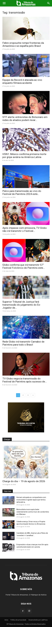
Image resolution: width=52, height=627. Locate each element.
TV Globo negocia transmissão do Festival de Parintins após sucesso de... (24, 380)
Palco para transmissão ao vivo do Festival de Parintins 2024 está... (21, 192)
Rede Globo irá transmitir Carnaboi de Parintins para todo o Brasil (23, 343)
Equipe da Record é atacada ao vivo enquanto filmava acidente (22, 81)
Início (6, 620)
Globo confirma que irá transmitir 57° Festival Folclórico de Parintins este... (23, 266)
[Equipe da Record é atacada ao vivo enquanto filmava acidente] (26, 65)
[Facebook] (22, 611)
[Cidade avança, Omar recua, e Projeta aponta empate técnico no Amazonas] (8, 524)
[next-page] (33, 395)
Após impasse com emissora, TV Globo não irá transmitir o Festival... (24, 229)
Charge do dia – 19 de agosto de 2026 (23, 481)
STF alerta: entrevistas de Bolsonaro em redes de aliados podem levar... (24, 119)
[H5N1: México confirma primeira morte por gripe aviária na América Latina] (26, 139)
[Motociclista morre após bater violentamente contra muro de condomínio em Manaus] (8, 512)
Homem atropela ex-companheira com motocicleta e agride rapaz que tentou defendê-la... (31, 499)
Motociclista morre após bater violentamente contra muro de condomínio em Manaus (32, 511)
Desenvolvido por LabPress (38, 620)
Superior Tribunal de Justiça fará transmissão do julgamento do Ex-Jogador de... (21, 304)
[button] (4, 3)
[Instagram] (29, 611)
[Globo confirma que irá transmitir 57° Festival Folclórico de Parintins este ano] (26, 250)
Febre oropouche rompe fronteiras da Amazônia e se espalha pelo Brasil (23, 44)
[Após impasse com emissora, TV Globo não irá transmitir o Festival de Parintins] (26, 213)
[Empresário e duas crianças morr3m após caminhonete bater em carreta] (8, 547)
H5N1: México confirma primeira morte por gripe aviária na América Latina (24, 156)
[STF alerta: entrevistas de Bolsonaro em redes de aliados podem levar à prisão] (26, 102)
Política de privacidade (18, 620)
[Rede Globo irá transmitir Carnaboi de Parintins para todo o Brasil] (26, 327)
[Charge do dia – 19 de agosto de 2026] (26, 461)
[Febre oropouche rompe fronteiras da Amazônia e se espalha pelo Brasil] (26, 28)
